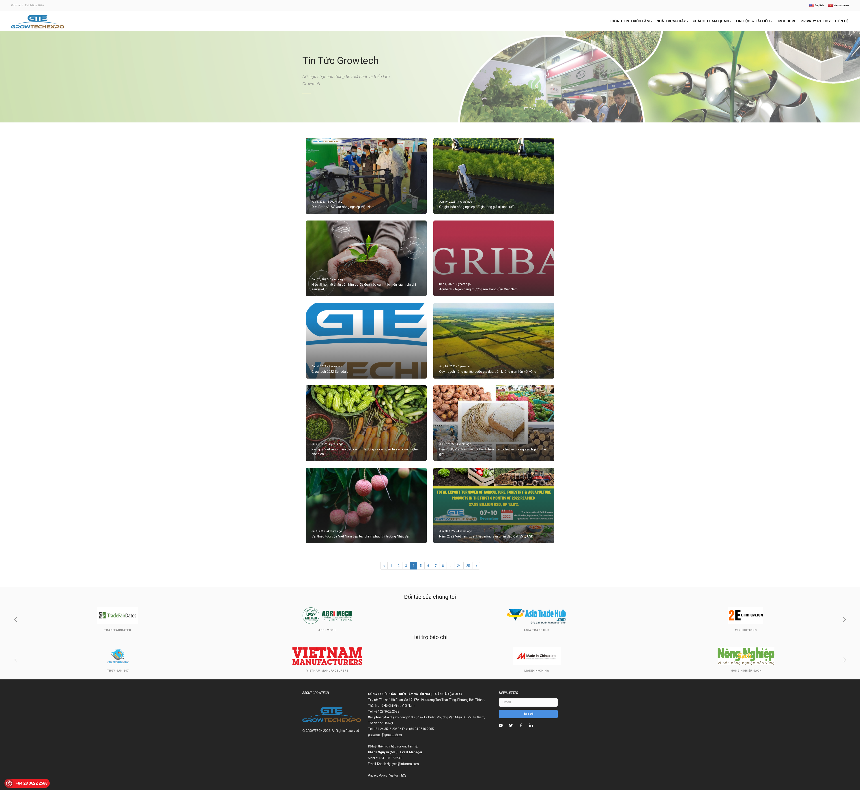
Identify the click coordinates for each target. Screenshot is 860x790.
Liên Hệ (842, 21)
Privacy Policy (816, 21)
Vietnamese (841, 5)
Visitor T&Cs (397, 775)
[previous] (15, 620)
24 (459, 565)
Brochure (786, 21)
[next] (844, 620)
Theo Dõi (528, 713)
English (819, 5)
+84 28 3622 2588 (31, 783)
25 (468, 565)
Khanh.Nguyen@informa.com (398, 764)
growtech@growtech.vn (385, 734)
